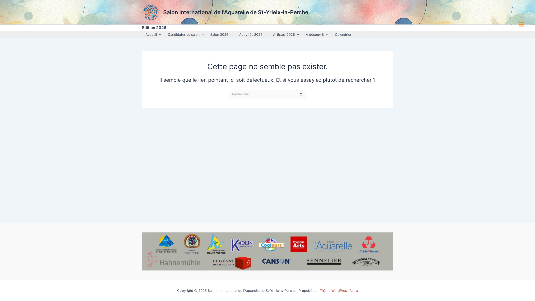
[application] (159, 34)
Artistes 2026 (284, 34)
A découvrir (315, 34)
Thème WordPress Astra (339, 290)
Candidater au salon (184, 34)
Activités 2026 (250, 34)
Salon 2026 (219, 34)
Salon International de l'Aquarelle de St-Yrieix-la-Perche (235, 12)
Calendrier (343, 34)
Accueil (151, 34)
